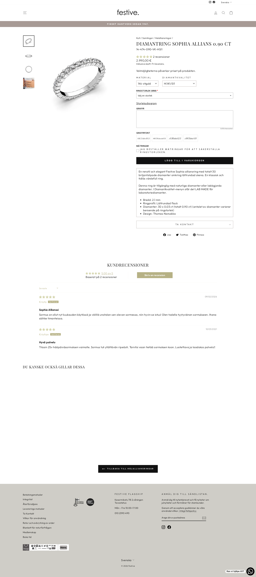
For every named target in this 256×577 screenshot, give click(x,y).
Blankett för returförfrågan (37, 527)
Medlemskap (29, 532)
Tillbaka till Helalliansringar (130, 469)
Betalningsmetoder (33, 494)
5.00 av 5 (107, 273)
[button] (144, 56)
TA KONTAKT (184, 224)
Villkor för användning (34, 518)
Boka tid (27, 537)
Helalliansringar (163, 38)
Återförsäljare (30, 504)
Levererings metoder (34, 508)
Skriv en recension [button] (154, 275)
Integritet (28, 499)
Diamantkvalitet (176, 77)
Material (144, 77)
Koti (138, 38)
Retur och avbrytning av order (39, 523)
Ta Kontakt (28, 513)
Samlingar (147, 38)
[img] (47, 297)
